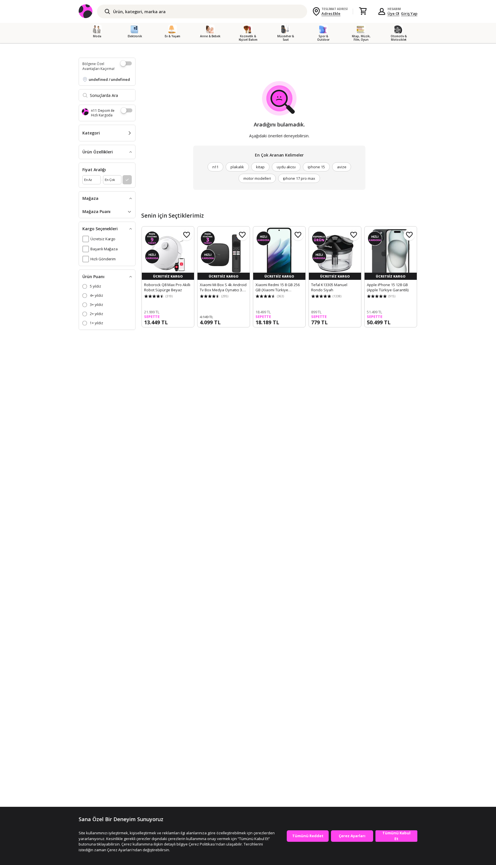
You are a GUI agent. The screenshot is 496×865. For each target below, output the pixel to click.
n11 (215, 166)
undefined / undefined (109, 79)
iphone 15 (316, 166)
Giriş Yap (409, 13)
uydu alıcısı (286, 166)
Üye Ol (394, 13)
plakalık (237, 166)
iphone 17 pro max (299, 178)
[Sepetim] (363, 11)
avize (341, 166)
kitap (260, 166)
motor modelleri (257, 178)
